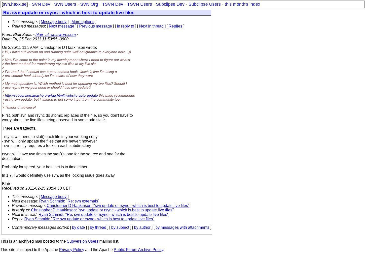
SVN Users (65, 4)
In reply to (125, 26)
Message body (54, 22)
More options (83, 22)
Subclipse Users (204, 4)
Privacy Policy (71, 250)
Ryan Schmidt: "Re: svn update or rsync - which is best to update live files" (103, 214)
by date (78, 227)
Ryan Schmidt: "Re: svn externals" (69, 201)
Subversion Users (82, 241)
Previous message (95, 26)
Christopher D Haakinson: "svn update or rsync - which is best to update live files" (118, 205)
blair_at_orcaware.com (56, 34)
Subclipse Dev (170, 4)
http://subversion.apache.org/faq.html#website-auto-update (51, 95)
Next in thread (151, 26)
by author (142, 227)
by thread (98, 227)
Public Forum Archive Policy (138, 250)
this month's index (242, 4)
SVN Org (89, 4)
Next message (61, 26)
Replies (175, 26)
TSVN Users (139, 4)
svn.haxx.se (15, 4)
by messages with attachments (182, 227)
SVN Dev (41, 4)
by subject (120, 227)
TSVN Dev (112, 4)
